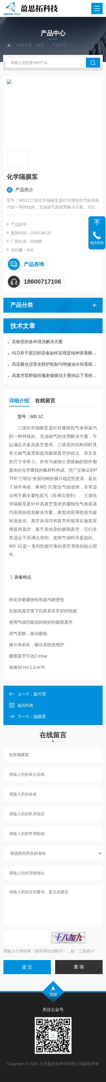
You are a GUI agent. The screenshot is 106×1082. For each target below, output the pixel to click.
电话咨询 (97, 243)
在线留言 (45, 400)
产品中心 (59, 45)
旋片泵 (39, 694)
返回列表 (25, 705)
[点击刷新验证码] (68, 937)
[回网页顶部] (97, 222)
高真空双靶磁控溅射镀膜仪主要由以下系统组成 (56, 375)
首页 (40, 45)
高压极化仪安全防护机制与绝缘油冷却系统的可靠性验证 (56, 364)
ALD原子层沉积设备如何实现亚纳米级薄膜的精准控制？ (56, 352)
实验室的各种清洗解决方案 (37, 341)
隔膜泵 (39, 716)
